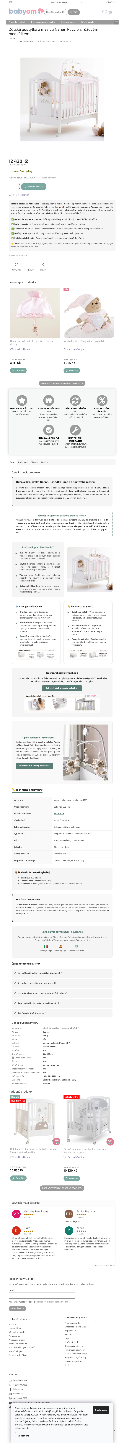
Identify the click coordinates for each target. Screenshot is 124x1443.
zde (27, 1428)
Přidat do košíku (35, 186)
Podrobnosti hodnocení (45, 41)
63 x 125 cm (59, 813)
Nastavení (23, 1435)
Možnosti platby (72, 1342)
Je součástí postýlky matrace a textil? (35, 983)
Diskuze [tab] (34, 462)
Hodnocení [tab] (23, 462)
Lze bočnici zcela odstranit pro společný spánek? (40, 993)
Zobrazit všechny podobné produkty (62, 1188)
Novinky (12, 1324)
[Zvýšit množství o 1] (19, 185)
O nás (67, 1365)
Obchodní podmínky (74, 1346)
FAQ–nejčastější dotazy (75, 1357)
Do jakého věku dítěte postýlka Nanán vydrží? (38, 973)
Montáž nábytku (16, 1351)
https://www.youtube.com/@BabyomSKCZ (32, 1402)
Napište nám (70, 1330)
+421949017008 (20, 1384)
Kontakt (68, 1334)
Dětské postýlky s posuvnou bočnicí (60, 1028)
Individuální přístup (73, 1361)
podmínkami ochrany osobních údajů (52, 1301)
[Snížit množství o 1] (19, 188)
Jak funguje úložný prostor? (30, 1013)
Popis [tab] (12, 462)
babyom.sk (18, 1389)
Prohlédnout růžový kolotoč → (34, 765)
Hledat (73, 12)
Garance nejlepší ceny (19, 1355)
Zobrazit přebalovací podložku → (62, 688)
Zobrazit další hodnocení (103, 1265)
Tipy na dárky (15, 1328)
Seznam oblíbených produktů (22, 1347)
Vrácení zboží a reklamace (77, 1326)
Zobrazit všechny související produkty (62, 383)
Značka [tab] (44, 462)
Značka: (64, 41)
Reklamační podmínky (75, 1350)
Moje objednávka (59, 2)
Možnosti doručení (47, 177)
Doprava (69, 1338)
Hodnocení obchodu (18, 1343)
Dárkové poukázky (17, 1332)
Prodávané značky (17, 1340)
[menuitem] (17, 22)
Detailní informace (17, 255)
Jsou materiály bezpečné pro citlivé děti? (36, 1003)
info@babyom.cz (20, 1380)
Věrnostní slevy (16, 1336)
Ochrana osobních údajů (76, 1353)
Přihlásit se (17, 1308)
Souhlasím (101, 1410)
